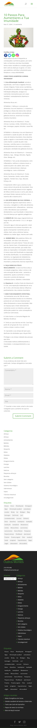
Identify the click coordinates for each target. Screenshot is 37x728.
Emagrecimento (9, 461)
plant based (27, 534)
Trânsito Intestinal (10, 495)
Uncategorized (8, 498)
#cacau (7, 506)
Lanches (6, 467)
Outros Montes (18, 531)
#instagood (28, 506)
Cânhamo (26, 518)
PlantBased (19, 534)
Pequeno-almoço (9, 534)
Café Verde (15, 515)
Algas (6, 509)
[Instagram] (17, 55)
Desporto (7, 449)
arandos (7, 512)
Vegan (30, 540)
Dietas (6, 458)
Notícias (6, 470)
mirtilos (7, 528)
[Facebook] (5, 55)
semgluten (13, 540)
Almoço (6, 434)
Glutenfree (13, 521)
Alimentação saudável (16, 509)
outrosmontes (8, 531)
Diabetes (7, 455)
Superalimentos (22, 540)
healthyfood (21, 521)
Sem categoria (8, 479)
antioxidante (27, 509)
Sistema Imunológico (10, 485)
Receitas (6, 476)
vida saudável (23, 543)
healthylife (29, 521)
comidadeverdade (10, 518)
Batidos (6, 443)
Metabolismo (24, 524)
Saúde (6, 540)
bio (17, 512)
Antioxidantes (8, 440)
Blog (28, 512)
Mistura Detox (14, 528)
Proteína (7, 537)
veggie (6, 543)
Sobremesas (8, 488)
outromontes (24, 528)
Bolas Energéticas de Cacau (14, 698)
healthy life (8, 524)
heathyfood (16, 524)
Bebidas (6, 446)
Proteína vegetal (15, 537)
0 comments (18, 24)
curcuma (18, 518)
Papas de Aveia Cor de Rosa (14, 707)
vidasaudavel (13, 543)
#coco (12, 506)
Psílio (23, 537)
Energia (6, 464)
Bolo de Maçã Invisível (12, 710)
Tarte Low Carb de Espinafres (15, 704)
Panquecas (27, 531)
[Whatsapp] (13, 55)
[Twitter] (9, 55)
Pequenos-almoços (10, 473)
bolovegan (7, 515)
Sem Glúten (7, 482)
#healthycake (19, 506)
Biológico (22, 512)
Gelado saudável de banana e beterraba (18, 701)
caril (21, 515)
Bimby (13, 512)
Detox (5, 452)
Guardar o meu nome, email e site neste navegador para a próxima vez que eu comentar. (18, 408)
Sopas (6, 491)
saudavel (29, 537)
